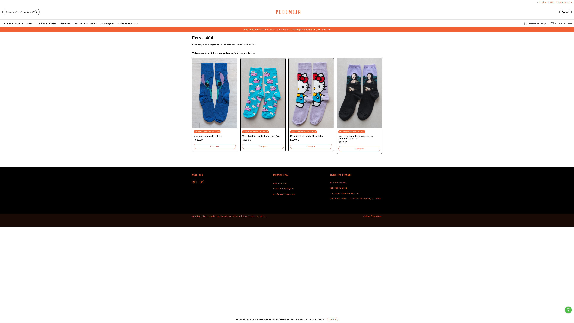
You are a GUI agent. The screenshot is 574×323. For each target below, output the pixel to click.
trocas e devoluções (283, 188)
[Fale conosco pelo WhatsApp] (568, 310)
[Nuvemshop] (372, 216)
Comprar (214, 146)
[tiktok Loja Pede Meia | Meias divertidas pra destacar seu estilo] (202, 182)
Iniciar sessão (548, 2)
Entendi (332, 319)
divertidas (65, 23)
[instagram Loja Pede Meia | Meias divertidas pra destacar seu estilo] (194, 182)
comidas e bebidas (46, 23)
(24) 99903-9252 (338, 188)
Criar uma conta (565, 2)
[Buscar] (36, 12)
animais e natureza (13, 23)
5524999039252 (338, 182)
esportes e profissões (86, 23)
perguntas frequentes (284, 194)
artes (29, 23)
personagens (107, 23)
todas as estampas (128, 23)
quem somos (279, 183)
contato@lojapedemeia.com (344, 193)
